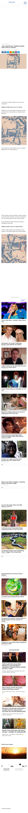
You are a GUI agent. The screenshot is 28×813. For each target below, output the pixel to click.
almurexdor (12, 2)
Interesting (16, 50)
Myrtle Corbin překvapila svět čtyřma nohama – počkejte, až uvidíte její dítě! (14, 731)
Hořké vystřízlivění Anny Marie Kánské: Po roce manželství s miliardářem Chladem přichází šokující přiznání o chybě (14, 666)
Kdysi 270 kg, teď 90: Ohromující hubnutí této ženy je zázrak (12, 688)
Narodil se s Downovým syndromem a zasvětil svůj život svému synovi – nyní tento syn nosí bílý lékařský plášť (13, 710)
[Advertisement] (14, 25)
